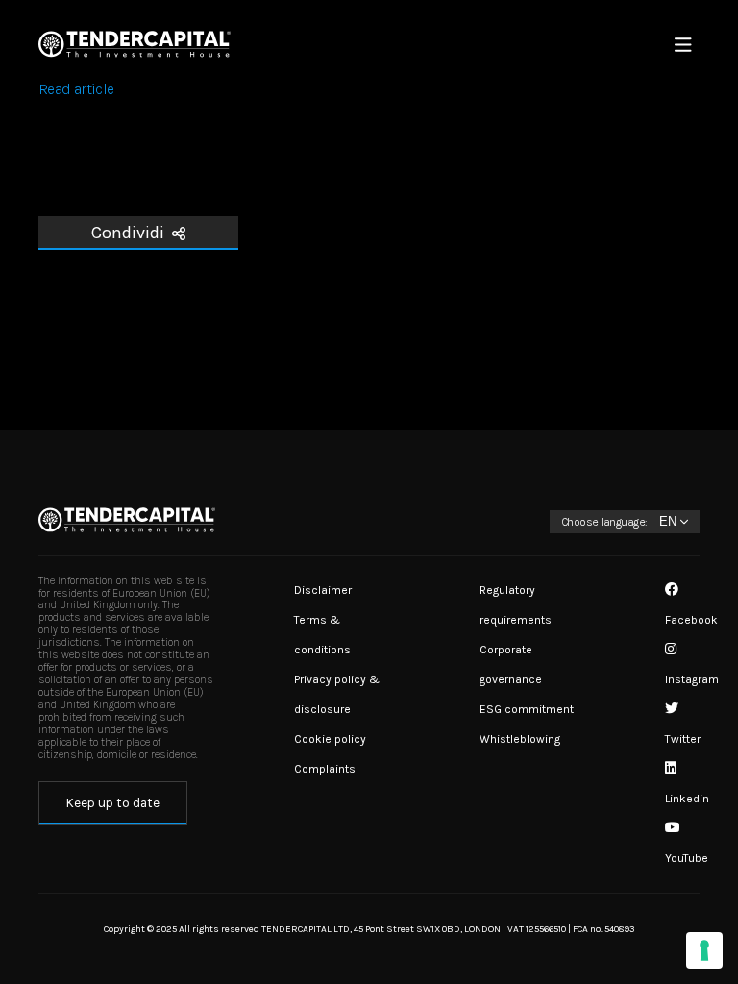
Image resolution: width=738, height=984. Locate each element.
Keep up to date (113, 803)
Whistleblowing (520, 739)
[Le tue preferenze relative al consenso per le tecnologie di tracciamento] (704, 950)
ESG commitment (527, 709)
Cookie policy (330, 739)
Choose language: (604, 522)
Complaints (325, 768)
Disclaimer (323, 590)
